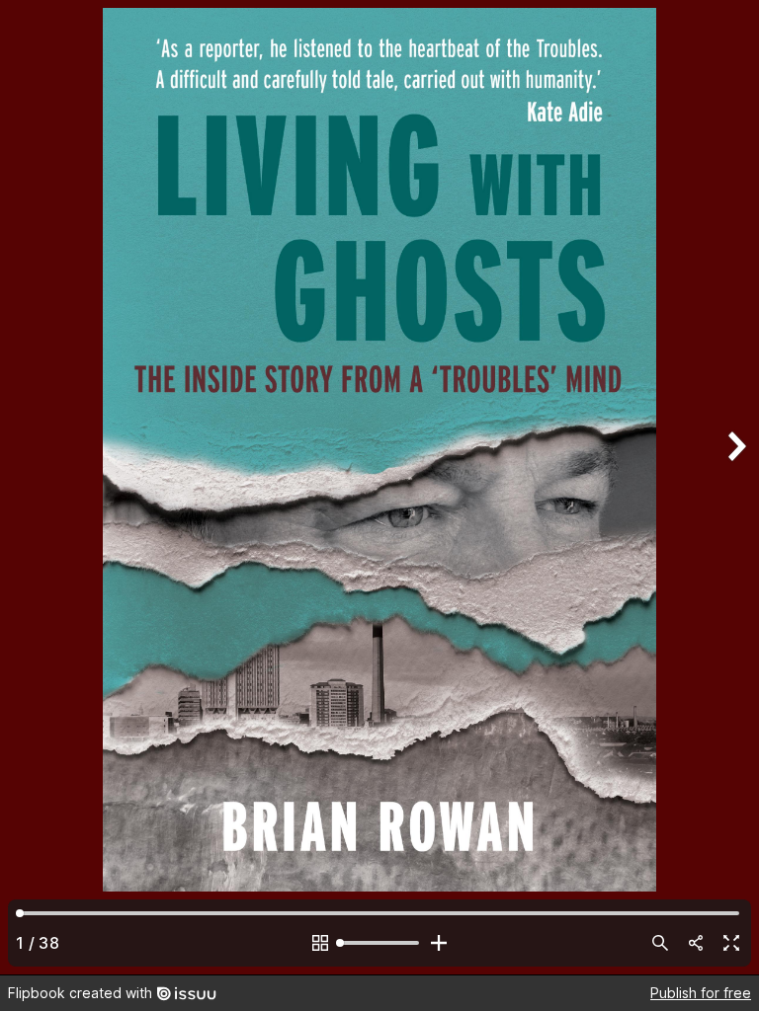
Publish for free (700, 992)
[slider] (379, 943)
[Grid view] (320, 943)
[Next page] (735, 487)
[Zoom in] (439, 943)
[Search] (660, 943)
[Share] (696, 943)
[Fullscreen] (731, 943)
